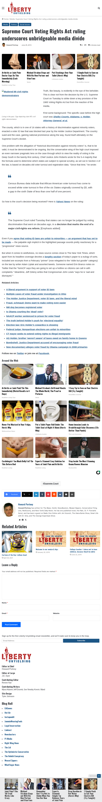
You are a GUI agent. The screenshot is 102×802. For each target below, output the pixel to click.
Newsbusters (10, 734)
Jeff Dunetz (18, 689)
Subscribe (81, 641)
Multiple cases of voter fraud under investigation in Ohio (36, 294)
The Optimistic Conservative (17, 751)
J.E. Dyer (6, 676)
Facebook (44, 353)
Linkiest (8, 730)
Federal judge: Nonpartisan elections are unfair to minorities (38, 329)
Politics (14, 24)
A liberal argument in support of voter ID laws (30, 289)
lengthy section (53, 257)
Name (5, 603)
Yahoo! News (63, 201)
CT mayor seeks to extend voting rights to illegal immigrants (38, 334)
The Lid (8, 747)
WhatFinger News (12, 764)
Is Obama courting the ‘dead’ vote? (24, 311)
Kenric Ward (39, 689)
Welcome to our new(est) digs (47, 549)
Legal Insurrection (12, 725)
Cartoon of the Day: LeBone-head (14, 555)
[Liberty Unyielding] (19, 8)
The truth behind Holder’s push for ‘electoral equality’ (34, 320)
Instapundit (9, 717)
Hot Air (8, 712)
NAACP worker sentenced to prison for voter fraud (33, 316)
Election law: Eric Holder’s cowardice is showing (32, 325)
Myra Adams (7, 689)
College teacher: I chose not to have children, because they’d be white (83, 550)
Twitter (20, 353)
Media (12, 19)
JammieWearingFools (13, 721)
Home (5, 19)
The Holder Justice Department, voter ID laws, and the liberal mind (41, 298)
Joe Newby (29, 689)
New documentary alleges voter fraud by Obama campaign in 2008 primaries (46, 347)
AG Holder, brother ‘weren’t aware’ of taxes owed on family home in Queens (46, 338)
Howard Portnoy (12, 45)
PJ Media (8, 738)
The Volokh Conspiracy (14, 756)
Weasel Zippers (11, 760)
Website (56, 613)
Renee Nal (6, 683)
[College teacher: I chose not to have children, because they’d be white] (85, 539)
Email (5, 613)
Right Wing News (12, 743)
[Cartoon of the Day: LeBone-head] (17, 542)
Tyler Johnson (8, 696)
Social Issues (25, 24)
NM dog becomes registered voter (24, 307)
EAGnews (8, 708)
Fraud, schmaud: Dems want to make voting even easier (36, 303)
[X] (25, 519)
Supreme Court (51, 483)
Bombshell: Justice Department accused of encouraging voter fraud (42, 342)
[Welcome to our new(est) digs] (51, 539)
